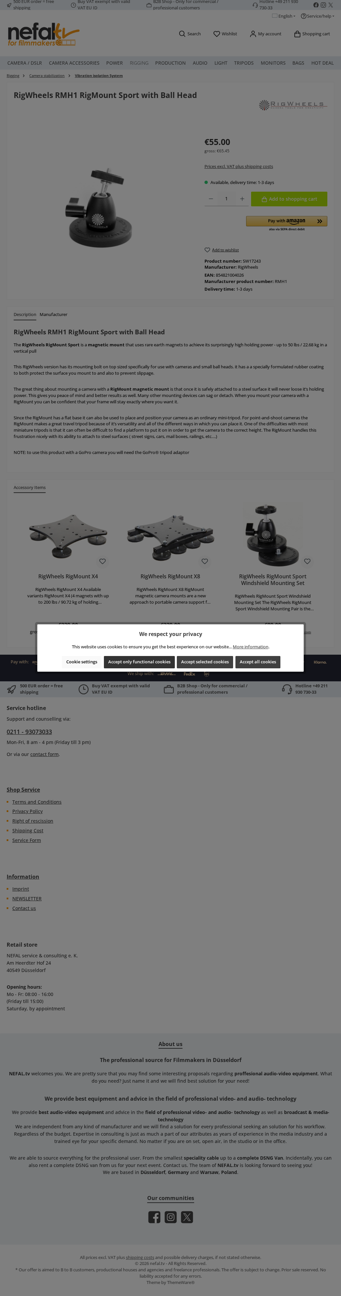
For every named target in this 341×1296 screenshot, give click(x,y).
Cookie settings (81, 662)
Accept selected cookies (205, 662)
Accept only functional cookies (139, 662)
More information (250, 647)
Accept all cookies (258, 662)
